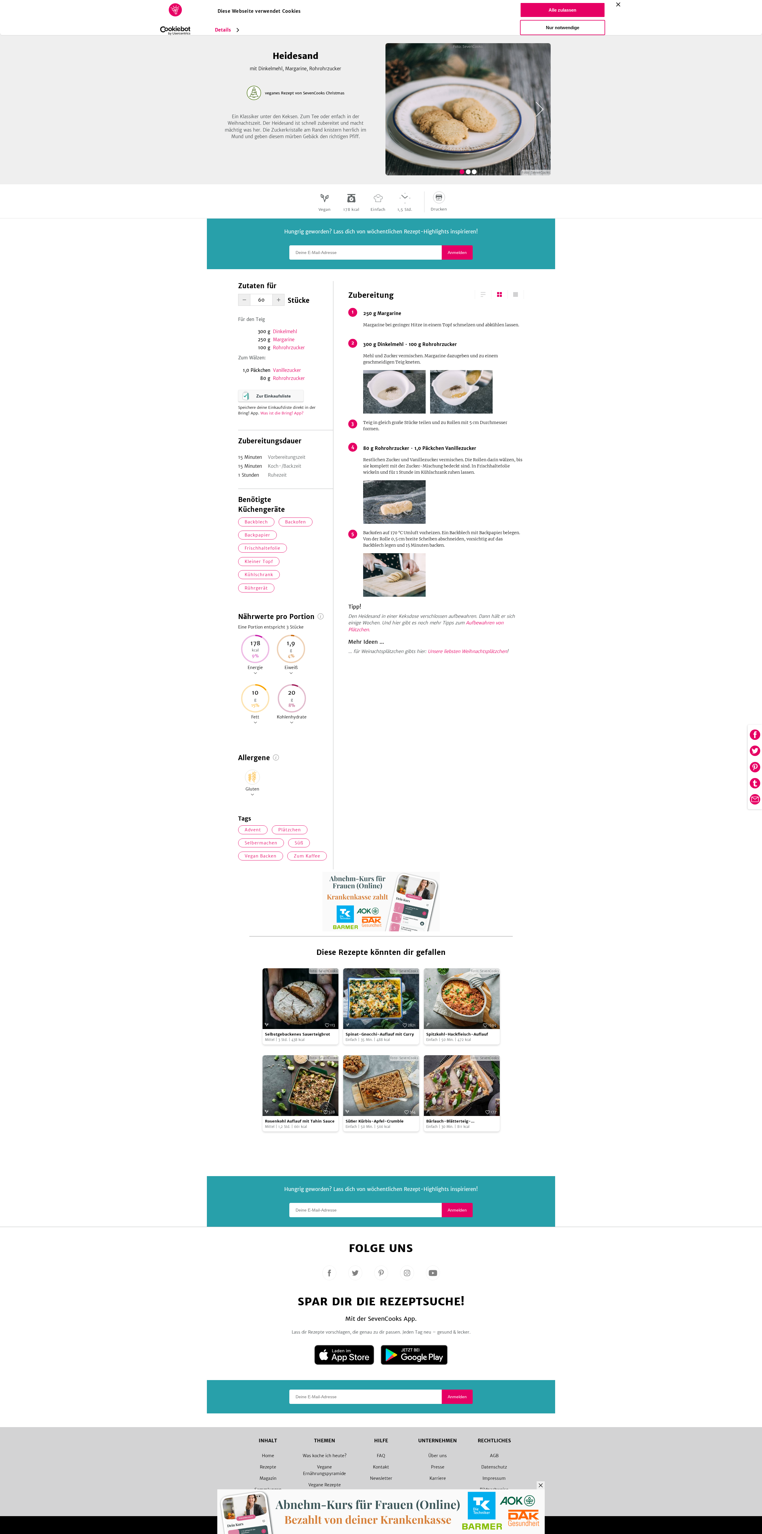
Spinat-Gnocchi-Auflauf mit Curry (380, 1034)
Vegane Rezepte (324, 1485)
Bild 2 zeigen (468, 171)
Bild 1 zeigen (462, 171)
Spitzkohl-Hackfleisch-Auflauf (457, 1034)
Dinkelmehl (285, 331)
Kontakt (381, 1467)
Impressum (494, 1478)
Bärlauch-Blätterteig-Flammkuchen (448, 1121)
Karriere (438, 1478)
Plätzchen (289, 830)
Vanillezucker (287, 370)
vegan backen (261, 856)
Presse (437, 1467)
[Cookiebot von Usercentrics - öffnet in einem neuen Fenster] (175, 30)
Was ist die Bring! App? (282, 413)
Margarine (283, 339)
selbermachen (261, 843)
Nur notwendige (562, 27)
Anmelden (457, 252)
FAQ (381, 1455)
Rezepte (268, 1467)
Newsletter (381, 1478)
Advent (253, 830)
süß (299, 843)
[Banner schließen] (618, 4)
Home (268, 1455)
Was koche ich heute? (324, 1455)
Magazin (268, 1478)
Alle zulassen (562, 10)
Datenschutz (494, 1467)
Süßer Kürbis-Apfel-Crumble (375, 1121)
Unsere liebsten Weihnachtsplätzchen (467, 651)
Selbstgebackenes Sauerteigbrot (297, 1034)
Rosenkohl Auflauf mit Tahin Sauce (300, 1121)
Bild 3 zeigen (474, 171)
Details (223, 30)
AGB (494, 1455)
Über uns (437, 1455)
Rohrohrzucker (289, 347)
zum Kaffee (307, 856)
